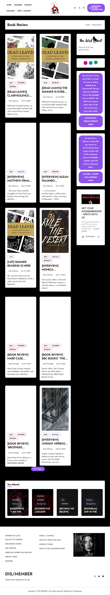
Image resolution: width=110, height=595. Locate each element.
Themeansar (77, 591)
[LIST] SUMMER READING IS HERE (19, 264)
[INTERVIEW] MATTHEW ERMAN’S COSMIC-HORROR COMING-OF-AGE (20, 182)
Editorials (89, 500)
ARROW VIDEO (11, 556)
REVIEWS (28, 5)
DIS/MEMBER (18, 574)
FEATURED (18, 5)
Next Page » (38, 469)
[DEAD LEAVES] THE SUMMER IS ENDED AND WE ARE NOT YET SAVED (54, 93)
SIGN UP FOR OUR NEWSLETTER (52, 548)
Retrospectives (41, 504)
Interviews (21, 172)
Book (11, 83)
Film (63, 500)
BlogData (67, 591)
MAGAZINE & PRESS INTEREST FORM (91, 121)
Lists (11, 257)
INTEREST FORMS (46, 544)
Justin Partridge (14, 364)
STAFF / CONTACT (24, 11)
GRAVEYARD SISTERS (13, 544)
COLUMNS (11, 11)
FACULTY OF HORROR (13, 539)
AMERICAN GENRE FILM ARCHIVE (18, 552)
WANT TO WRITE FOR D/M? (50, 540)
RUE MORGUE (10, 548)
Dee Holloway (13, 101)
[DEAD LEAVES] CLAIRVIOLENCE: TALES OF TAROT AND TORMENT (18, 97)
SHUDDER (9, 561)
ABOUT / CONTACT (46, 535)
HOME (9, 5)
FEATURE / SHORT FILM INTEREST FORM (91, 177)
